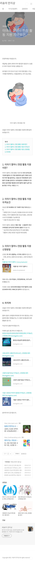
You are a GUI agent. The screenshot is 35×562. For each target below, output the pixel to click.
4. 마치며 (7, 152)
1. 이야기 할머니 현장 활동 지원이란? (16, 144)
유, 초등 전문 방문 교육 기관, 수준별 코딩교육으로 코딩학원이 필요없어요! (11, 444)
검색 (26, 3)
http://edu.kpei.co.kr (11, 423)
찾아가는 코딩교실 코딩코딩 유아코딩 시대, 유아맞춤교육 (11, 440)
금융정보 (25, 8)
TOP (31, 558)
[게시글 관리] (10, 453)
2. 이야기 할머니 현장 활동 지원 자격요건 (17, 147)
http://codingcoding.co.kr (12, 437)
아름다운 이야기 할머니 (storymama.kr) (14, 262)
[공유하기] (8, 453)
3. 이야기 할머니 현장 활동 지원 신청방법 (17, 149)
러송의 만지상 (7, 527)
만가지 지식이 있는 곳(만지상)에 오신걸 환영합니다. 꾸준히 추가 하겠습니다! (13, 531)
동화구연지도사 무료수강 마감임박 (11, 426)
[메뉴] (31, 3)
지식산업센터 (12, 8)
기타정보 (7, 462)
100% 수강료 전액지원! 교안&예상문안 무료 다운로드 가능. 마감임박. (11, 430)
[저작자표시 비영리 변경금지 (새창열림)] (23, 454)
